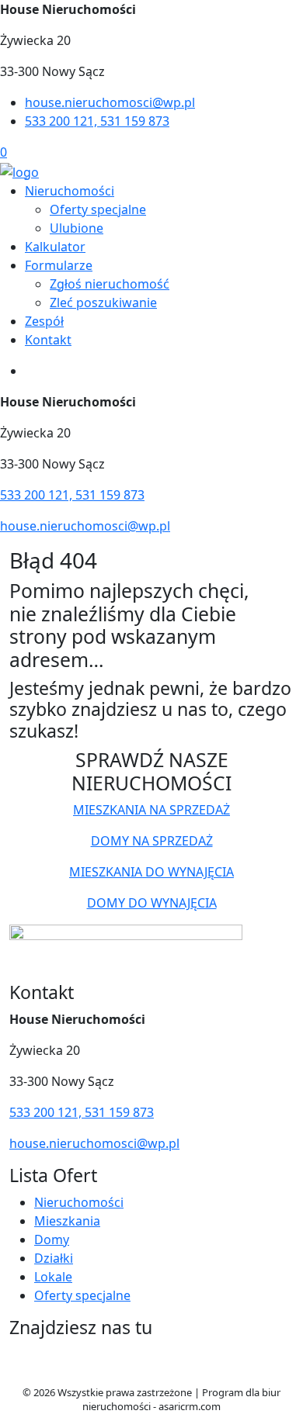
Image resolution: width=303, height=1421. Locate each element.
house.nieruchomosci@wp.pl (110, 102)
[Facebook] (105, 1368)
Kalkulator (55, 246)
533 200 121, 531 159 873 (97, 121)
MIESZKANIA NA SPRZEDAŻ (151, 809)
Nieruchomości (69, 190)
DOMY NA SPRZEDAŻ (152, 840)
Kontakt (48, 339)
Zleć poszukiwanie (103, 302)
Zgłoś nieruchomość (109, 283)
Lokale (53, 1276)
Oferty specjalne (98, 209)
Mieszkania (67, 1220)
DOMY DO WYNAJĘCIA (152, 902)
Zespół (44, 321)
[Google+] (159, 1368)
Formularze (58, 265)
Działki (53, 1258)
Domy (51, 1239)
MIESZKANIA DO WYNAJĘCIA (151, 871)
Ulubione (76, 228)
